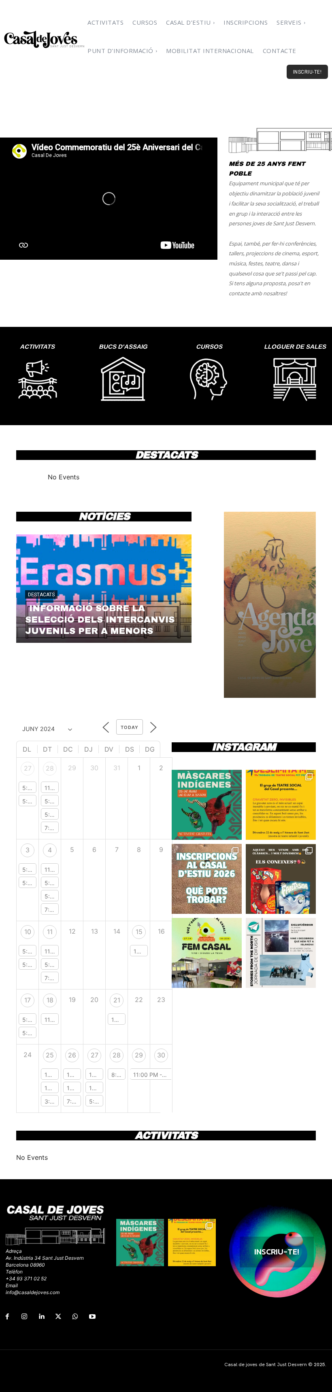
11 (50, 932)
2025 (319, 1364)
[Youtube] (92, 1316)
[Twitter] (58, 1316)
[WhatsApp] (75, 1316)
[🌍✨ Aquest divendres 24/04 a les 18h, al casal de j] (281, 953)
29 (139, 1055)
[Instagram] (24, 1316)
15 (139, 932)
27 (28, 768)
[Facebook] (7, 1316)
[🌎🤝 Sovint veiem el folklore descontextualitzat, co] (207, 805)
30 (161, 1055)
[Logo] (44, 39)
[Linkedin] (41, 1316)
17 (27, 1000)
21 (116, 1000)
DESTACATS (41, 594)
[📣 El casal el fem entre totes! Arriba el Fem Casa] (207, 953)
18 (50, 1000)
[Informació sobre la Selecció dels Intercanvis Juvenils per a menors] (104, 588)
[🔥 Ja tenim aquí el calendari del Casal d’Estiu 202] (207, 879)
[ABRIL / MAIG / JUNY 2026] (270, 605)
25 (50, 1055)
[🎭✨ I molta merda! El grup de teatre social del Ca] (281, 805)
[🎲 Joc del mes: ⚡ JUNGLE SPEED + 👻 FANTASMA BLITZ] (281, 879)
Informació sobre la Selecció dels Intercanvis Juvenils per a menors (100, 620)
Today (129, 727)
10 (27, 932)
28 (50, 768)
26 (72, 1055)
